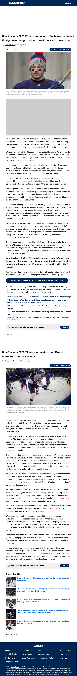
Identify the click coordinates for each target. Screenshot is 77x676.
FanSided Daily (11, 654)
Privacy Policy (43, 654)
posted (57, 158)
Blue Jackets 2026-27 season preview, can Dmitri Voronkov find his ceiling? (39, 297)
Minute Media (15, 667)
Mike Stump (10, 45)
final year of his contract (48, 508)
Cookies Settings (12, 662)
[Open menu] (5, 3)
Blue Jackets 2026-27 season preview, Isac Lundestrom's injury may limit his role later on (38, 319)
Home (8, 335)
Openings (25, 650)
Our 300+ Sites (66, 650)
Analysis (16, 335)
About (7, 650)
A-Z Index (64, 658)
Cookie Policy (10, 658)
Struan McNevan (12, 361)
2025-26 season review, (33, 474)
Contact (41, 650)
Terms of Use (65, 654)
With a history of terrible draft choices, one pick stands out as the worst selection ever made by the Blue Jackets (37, 301)
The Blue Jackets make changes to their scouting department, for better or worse (39, 313)
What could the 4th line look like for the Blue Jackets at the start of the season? (37, 307)
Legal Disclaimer (28, 658)
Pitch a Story (27, 654)
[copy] (18, 49)
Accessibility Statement (47, 658)
